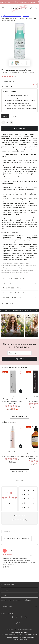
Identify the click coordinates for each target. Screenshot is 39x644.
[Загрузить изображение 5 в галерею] (27, 63)
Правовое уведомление (20, 639)
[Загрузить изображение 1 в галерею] (12, 63)
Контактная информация (27, 637)
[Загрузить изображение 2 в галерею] (17, 63)
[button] (31, 8)
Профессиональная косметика (11, 16)
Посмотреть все (19, 416)
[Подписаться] (36, 606)
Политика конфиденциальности (13, 634)
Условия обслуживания (30, 634)
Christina (26, 16)
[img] (7, 76)
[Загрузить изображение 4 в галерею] (22, 63)
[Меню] (2, 8)
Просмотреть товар (20, 391)
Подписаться (19, 359)
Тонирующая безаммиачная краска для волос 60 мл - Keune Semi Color (12, 401)
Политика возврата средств (19, 632)
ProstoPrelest (15, 629)
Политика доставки (12, 637)
